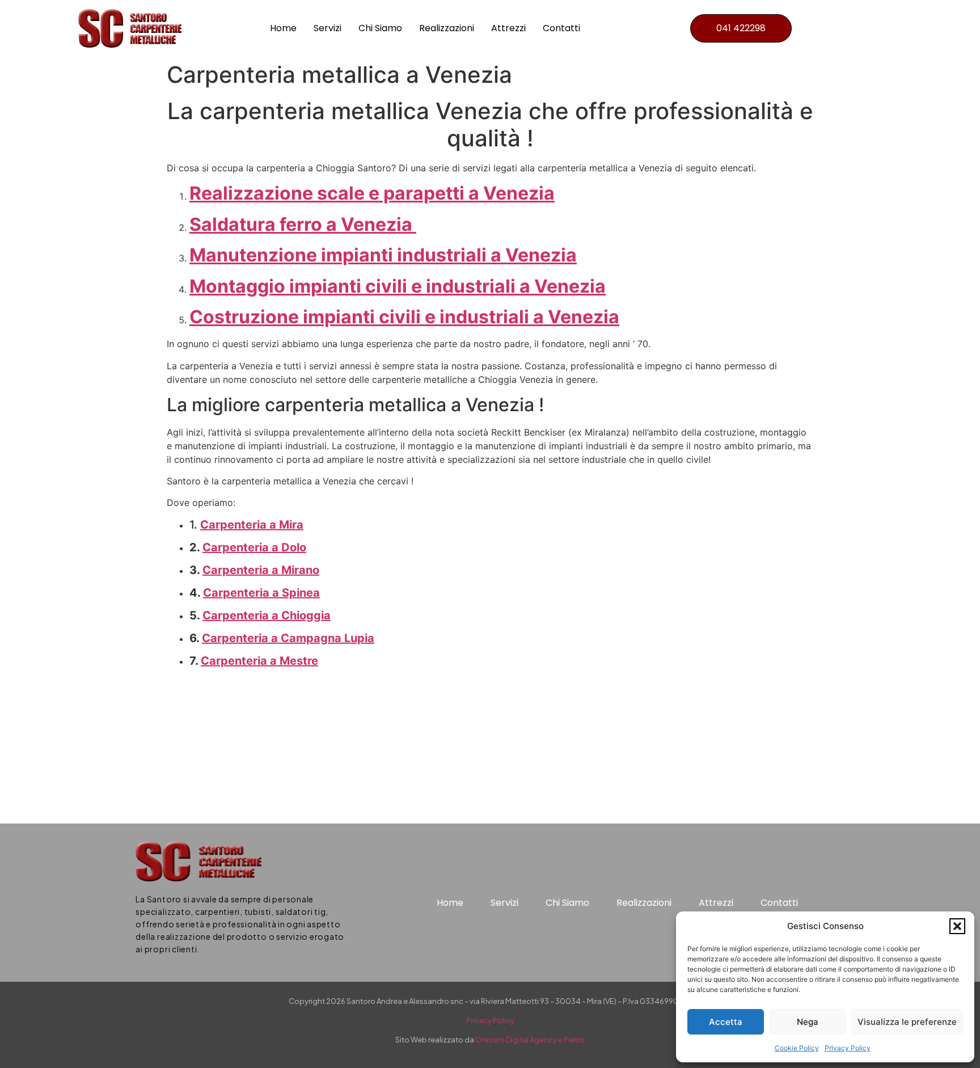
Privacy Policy (848, 1048)
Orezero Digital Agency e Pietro (530, 1039)
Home (283, 28)
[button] (957, 926)
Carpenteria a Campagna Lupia (288, 638)
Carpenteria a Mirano (260, 570)
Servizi (327, 28)
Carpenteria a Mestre (259, 661)
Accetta (725, 1021)
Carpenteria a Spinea (261, 593)
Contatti (561, 28)
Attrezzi (508, 28)
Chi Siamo (380, 28)
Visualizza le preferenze (907, 1021)
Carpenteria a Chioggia (266, 615)
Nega (807, 1021)
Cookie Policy (797, 1048)
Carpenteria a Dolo (254, 547)
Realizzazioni (446, 28)
